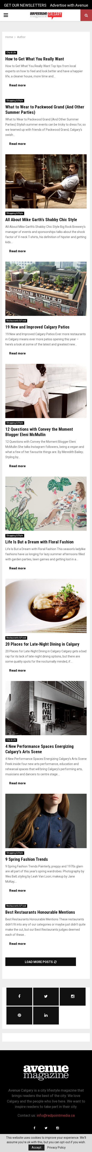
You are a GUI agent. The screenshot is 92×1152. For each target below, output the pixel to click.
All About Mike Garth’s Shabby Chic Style (41, 219)
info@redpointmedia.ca (56, 1115)
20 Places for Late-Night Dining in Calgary (42, 644)
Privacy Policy (56, 1147)
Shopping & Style (14, 100)
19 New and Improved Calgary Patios (37, 327)
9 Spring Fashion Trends (26, 859)
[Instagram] (57, 1128)
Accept (36, 1147)
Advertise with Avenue (69, 5)
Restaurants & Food (16, 321)
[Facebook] (34, 1128)
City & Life (11, 52)
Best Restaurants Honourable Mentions (40, 912)
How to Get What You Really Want (34, 59)
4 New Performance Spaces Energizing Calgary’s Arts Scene (39, 749)
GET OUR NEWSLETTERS (25, 5)
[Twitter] (46, 1128)
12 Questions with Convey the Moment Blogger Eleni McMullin (39, 432)
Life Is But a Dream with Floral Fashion (39, 541)
